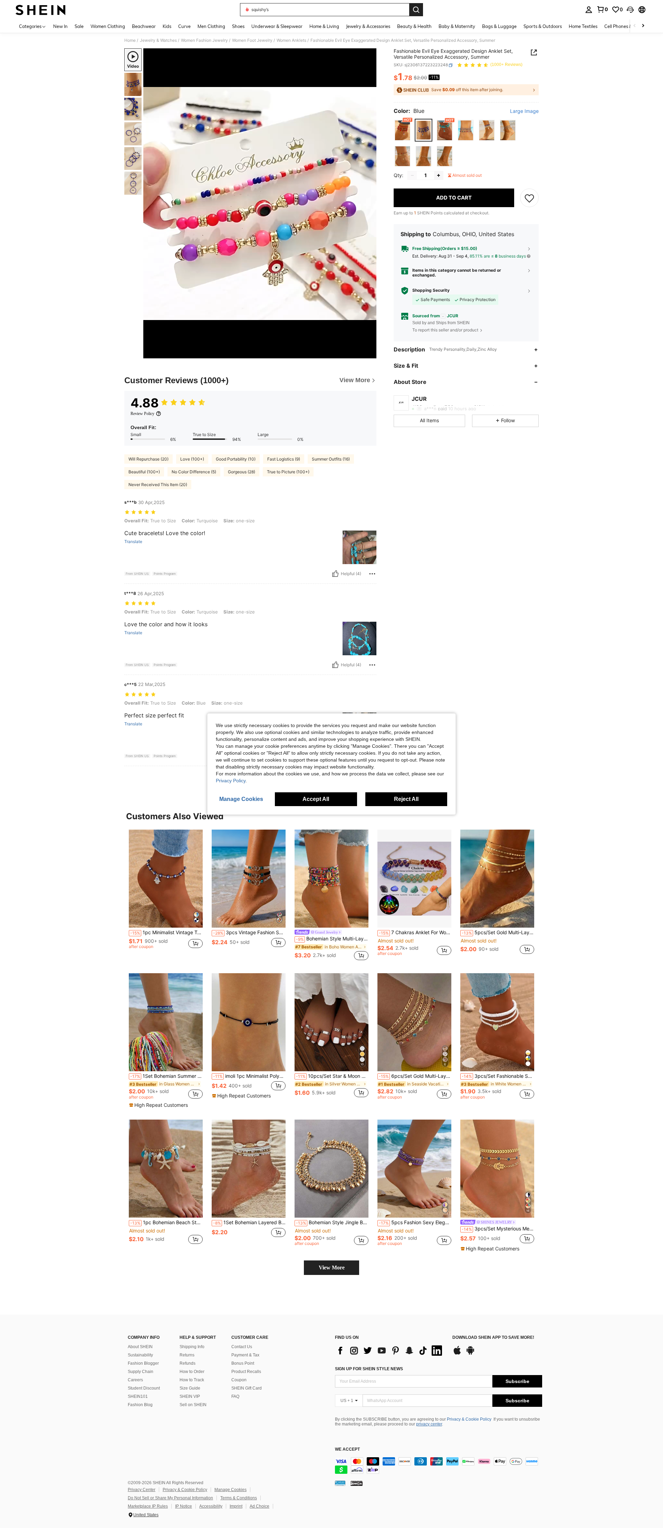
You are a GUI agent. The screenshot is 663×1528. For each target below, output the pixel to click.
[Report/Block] (372, 574)
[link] (602, 9)
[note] (159, 1105)
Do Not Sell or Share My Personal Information (170, 1498)
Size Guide (190, 1388)
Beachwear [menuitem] (144, 26)
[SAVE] (529, 197)
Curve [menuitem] (184, 26)
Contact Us (241, 1346)
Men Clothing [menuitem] (211, 26)
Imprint (236, 1506)
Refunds (187, 1363)
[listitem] (165, 896)
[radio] (402, 130)
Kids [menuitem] (167, 26)
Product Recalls (246, 1371)
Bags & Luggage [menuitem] (499, 26)
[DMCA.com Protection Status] (356, 1483)
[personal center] (589, 10)
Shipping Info (192, 1346)
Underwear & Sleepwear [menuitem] (276, 26)
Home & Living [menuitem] (324, 26)
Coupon (239, 1379)
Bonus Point (242, 1363)
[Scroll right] (643, 26)
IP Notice (183, 1506)
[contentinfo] (438, 1465)
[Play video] (260, 203)
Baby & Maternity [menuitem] (457, 26)
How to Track (192, 1379)
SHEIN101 (138, 1396)
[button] (630, 10)
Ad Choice (259, 1506)
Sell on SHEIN (193, 1404)
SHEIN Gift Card (246, 1388)
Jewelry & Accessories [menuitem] (368, 26)
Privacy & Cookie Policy (469, 1419)
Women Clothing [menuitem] (107, 26)
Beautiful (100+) (144, 471)
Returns (187, 1355)
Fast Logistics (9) (283, 459)
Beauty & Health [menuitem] (414, 26)
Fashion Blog (140, 1404)
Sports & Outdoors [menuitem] (542, 26)
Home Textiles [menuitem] (583, 26)
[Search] (416, 9)
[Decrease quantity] (412, 175)
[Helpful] (335, 574)
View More (332, 1267)
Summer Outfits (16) (331, 459)
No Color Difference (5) (194, 471)
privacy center (429, 1424)
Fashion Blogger (143, 1363)
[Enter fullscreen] (369, 353)
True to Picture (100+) (288, 471)
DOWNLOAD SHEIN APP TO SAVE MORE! (493, 1337)
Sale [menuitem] (79, 26)
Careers (135, 1379)
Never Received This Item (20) (157, 484)
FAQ (235, 1396)
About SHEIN (140, 1346)
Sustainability (140, 1355)
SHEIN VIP (190, 1396)
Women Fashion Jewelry (204, 40)
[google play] (470, 1353)
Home (130, 40)
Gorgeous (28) (241, 471)
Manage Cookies (230, 1489)
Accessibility (210, 1506)
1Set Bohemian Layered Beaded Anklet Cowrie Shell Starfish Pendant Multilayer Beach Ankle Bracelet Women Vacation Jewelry (249, 1222)
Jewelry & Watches (158, 40)
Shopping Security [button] (431, 290)
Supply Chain (140, 1371)
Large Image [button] (524, 111)
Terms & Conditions (238, 1498)
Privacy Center (141, 1489)
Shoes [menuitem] (238, 26)
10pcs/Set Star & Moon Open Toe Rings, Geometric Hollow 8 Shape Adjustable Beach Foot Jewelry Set (332, 1076)
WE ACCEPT (347, 1449)
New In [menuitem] (60, 26)
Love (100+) (192, 459)
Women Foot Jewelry (252, 40)
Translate (133, 541)
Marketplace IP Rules (148, 1506)
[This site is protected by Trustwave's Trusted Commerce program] (340, 1483)
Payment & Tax (245, 1355)
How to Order (192, 1371)
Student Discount (144, 1388)
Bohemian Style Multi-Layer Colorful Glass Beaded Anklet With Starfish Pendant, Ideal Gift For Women (332, 938)
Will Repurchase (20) (148, 459)
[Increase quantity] (438, 175)
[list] (390, 1350)
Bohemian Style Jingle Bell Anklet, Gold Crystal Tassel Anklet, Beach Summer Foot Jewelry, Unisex (332, 1222)
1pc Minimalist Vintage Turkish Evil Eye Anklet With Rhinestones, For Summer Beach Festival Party (166, 932)
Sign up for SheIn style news (369, 1368)
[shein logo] (41, 9)
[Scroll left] (634, 26)
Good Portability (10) (236, 459)
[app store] (457, 1353)
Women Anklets (291, 40)
